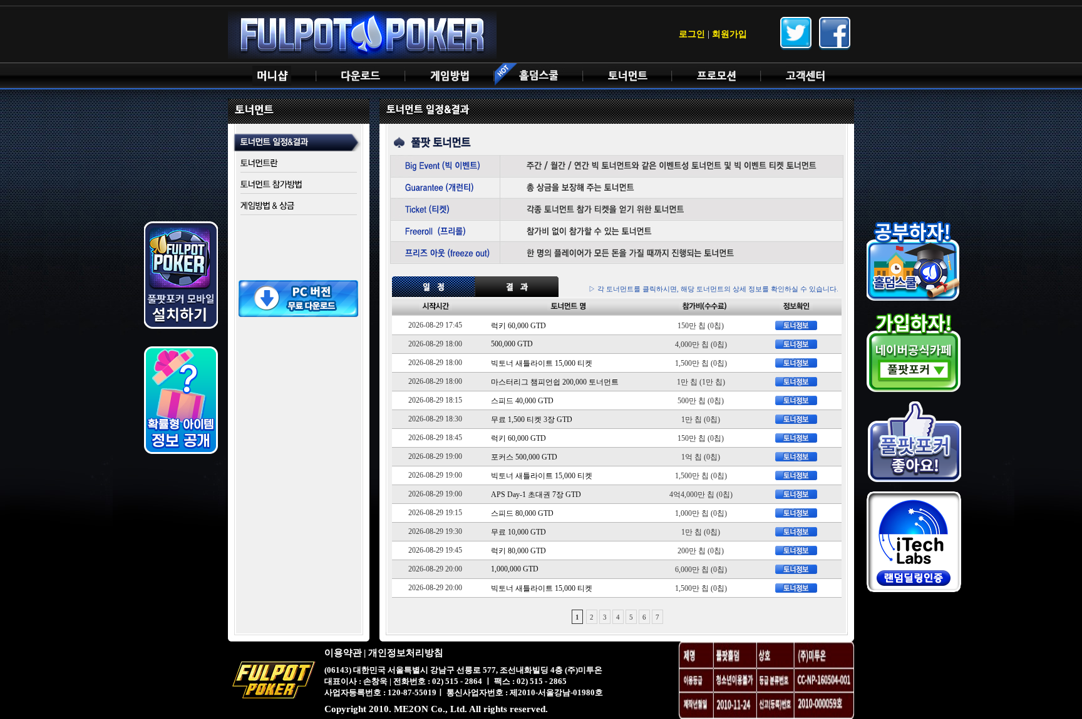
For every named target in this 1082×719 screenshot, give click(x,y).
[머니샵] (272, 76)
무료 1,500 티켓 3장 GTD (531, 419)
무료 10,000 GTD (518, 532)
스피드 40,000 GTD (522, 400)
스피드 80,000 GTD (522, 513)
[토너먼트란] (298, 163)
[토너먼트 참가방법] (298, 185)
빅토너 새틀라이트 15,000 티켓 (541, 363)
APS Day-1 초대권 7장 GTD (536, 494)
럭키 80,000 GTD (518, 550)
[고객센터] (805, 76)
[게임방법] (449, 76)
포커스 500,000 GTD (524, 457)
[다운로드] (360, 76)
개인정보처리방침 (405, 653)
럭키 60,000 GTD (518, 325)
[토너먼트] (627, 76)
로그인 (692, 34)
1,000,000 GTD (514, 569)
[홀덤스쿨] (538, 76)
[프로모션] (716, 76)
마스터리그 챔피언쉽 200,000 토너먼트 (555, 382)
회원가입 (729, 34)
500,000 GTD (512, 343)
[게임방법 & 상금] (298, 206)
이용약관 (343, 653)
